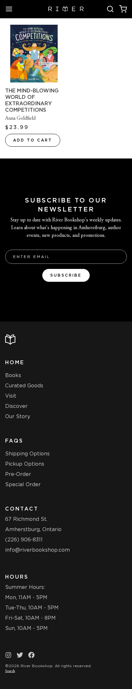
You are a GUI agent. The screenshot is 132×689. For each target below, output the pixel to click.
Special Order (23, 484)
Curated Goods (24, 386)
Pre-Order (18, 474)
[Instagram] (8, 655)
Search (10, 671)
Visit (10, 396)
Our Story (17, 416)
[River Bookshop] (66, 9)
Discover (16, 406)
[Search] (110, 9)
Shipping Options (27, 454)
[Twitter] (20, 655)
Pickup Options (24, 464)
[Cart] (123, 9)
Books (13, 375)
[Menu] (11, 9)
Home (14, 362)
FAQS (14, 441)
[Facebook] (31, 655)
